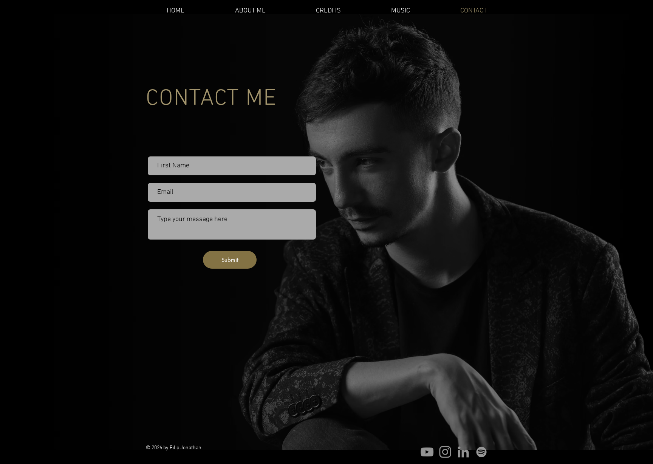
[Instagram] (445, 452)
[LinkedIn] (463, 452)
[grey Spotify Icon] (481, 452)
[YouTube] (427, 452)
